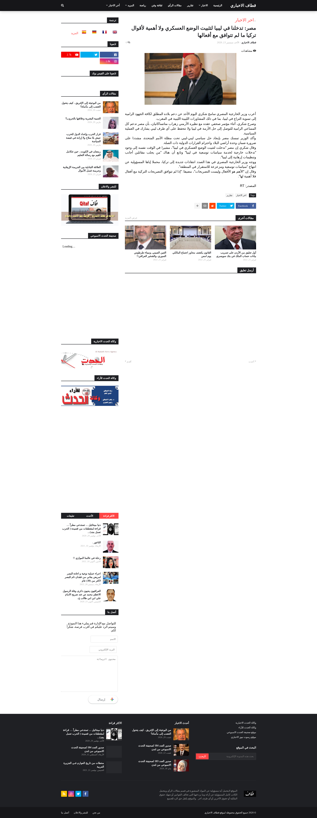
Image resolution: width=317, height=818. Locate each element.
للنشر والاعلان (81, 812)
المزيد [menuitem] (131, 5)
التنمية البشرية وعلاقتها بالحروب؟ (83, 118)
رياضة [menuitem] (143, 5)
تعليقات (70, 515)
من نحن (96, 812)
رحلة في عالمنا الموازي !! (87, 558)
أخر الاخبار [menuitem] (114, 5)
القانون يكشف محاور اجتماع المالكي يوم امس (191, 254)
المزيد (74, 33)
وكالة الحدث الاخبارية (246, 722)
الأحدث (89, 515)
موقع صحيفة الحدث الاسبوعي (241, 732)
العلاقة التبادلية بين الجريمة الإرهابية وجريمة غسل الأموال (82, 169)
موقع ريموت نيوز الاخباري (243, 737)
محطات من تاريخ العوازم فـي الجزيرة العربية (83, 765)
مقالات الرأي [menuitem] (175, 5)
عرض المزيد (131, 217)
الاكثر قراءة (108, 515)
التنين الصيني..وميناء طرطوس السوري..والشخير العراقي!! (150, 254)
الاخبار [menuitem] (204, 5)
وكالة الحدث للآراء (247, 727)
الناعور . (96, 542)
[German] (93, 33)
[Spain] (83, 33)
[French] (103, 33)
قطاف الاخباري (243, 5)
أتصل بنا (65, 812)
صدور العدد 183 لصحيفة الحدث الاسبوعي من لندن (154, 763)
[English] (114, 33)
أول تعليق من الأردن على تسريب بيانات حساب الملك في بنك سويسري (236, 254)
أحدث (251, 361)
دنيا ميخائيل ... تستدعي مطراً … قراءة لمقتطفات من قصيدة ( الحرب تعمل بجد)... (81, 529)
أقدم (129, 361)
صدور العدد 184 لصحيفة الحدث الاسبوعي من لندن (154, 747)
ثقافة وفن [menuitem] (157, 5)
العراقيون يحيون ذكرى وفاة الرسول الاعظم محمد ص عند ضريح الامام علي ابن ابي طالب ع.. (82, 595)
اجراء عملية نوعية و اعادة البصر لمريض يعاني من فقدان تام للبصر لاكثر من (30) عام (83, 577)
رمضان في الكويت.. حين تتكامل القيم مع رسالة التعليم (83, 153)
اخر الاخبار (244, 20)
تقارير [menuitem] (190, 5)
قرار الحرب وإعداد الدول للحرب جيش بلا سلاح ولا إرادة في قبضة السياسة (83, 138)
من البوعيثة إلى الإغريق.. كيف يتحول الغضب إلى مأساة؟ (81, 105)
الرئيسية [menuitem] (217, 5)
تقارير (229, 195)
